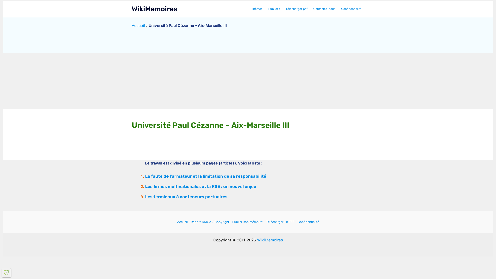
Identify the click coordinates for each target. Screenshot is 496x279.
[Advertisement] (248, 81)
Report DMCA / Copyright (210, 222)
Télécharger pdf (296, 9)
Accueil (138, 25)
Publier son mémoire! (247, 222)
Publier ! (274, 9)
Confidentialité (351, 9)
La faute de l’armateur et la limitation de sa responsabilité (205, 176)
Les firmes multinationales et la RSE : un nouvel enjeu (200, 186)
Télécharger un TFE (280, 222)
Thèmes (257, 9)
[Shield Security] (6, 273)
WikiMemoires (154, 9)
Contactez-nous (324, 9)
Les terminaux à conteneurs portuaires (186, 196)
